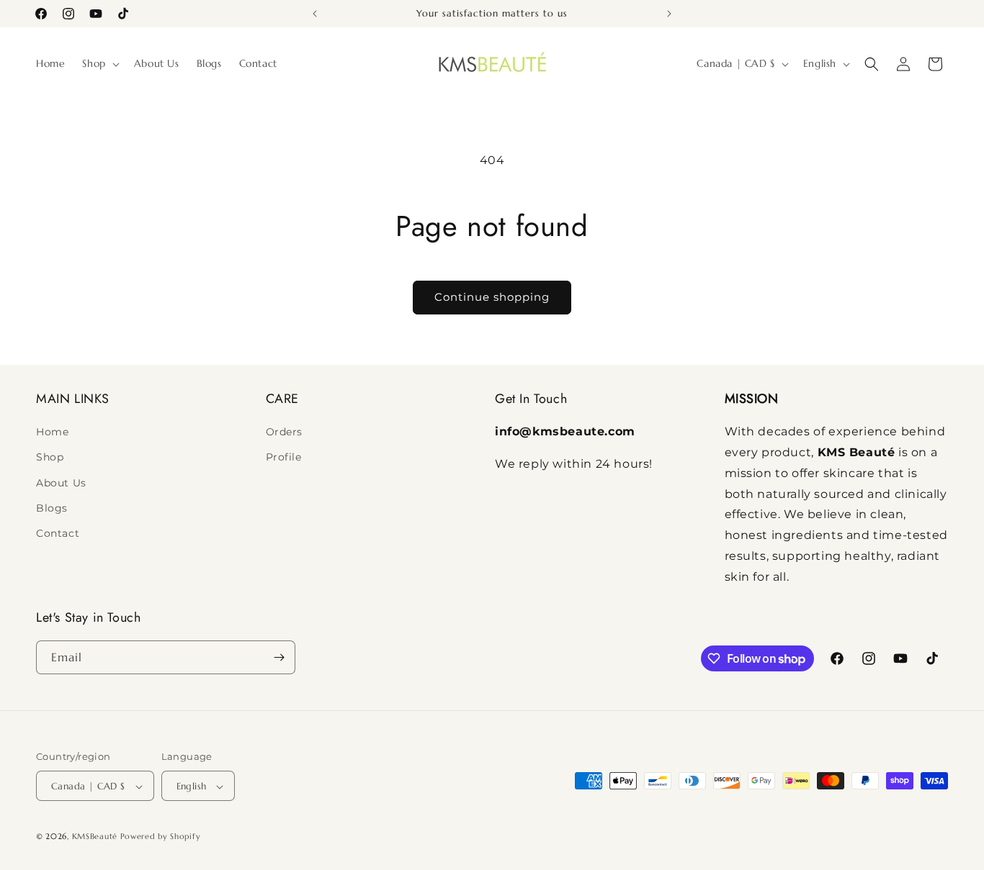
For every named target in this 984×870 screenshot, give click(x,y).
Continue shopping (492, 297)
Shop (49, 457)
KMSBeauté (94, 837)
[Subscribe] (279, 657)
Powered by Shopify (160, 837)
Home (52, 431)
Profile (284, 457)
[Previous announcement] (315, 13)
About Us (61, 482)
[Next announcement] (669, 13)
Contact (57, 533)
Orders (284, 431)
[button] (99, 63)
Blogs (52, 508)
